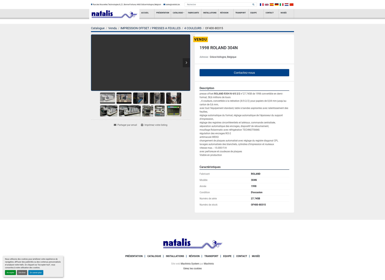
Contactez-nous (244, 72)
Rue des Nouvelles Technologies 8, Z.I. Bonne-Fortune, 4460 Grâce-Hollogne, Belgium (127, 4)
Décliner (22, 272)
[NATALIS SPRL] (192, 243)
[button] (178, 14)
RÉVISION (224, 13)
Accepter (10, 272)
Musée (284, 13)
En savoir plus (36, 272)
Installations (209, 13)
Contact (270, 13)
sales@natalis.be (173, 4)
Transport (240, 13)
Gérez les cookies (192, 268)
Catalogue (178, 13)
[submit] (253, 4)
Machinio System (190, 263)
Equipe (253, 13)
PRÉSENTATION (162, 13)
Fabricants (193, 13)
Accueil (145, 13)
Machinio (209, 263)
